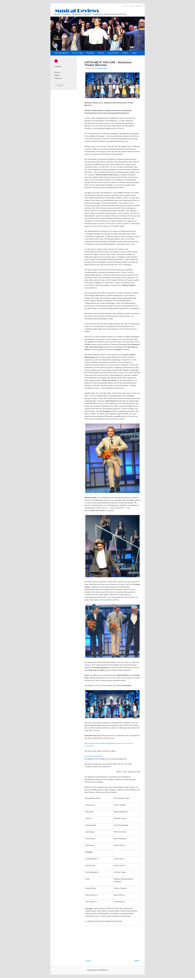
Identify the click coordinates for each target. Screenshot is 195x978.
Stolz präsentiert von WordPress (97, 970)
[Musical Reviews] (97, 10)
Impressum (139, 6)
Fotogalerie (58, 66)
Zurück (87, 961)
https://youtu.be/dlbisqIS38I (94, 756)
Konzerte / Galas (77, 53)
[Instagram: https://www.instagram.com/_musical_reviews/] (56, 60)
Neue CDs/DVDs (113, 53)
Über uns (126, 6)
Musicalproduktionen (61, 53)
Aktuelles (125, 53)
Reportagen (90, 53)
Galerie (134, 53)
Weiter (138, 961)
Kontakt (132, 6)
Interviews (101, 53)
